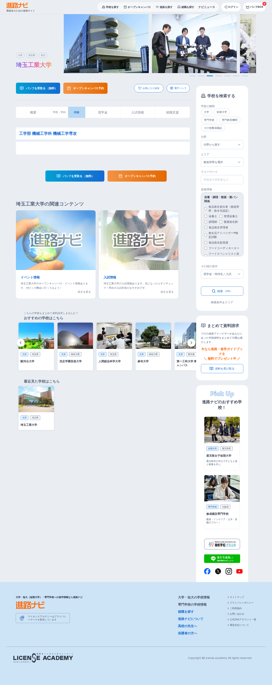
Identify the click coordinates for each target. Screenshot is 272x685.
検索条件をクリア (222, 302)
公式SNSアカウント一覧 (243, 619)
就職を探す (186, 612)
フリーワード (209, 171)
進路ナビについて (191, 619)
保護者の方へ (187, 633)
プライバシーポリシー (242, 602)
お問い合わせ (237, 613)
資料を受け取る (225, 368)
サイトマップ (237, 597)
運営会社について (239, 624)
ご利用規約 (236, 608)
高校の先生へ (187, 626)
